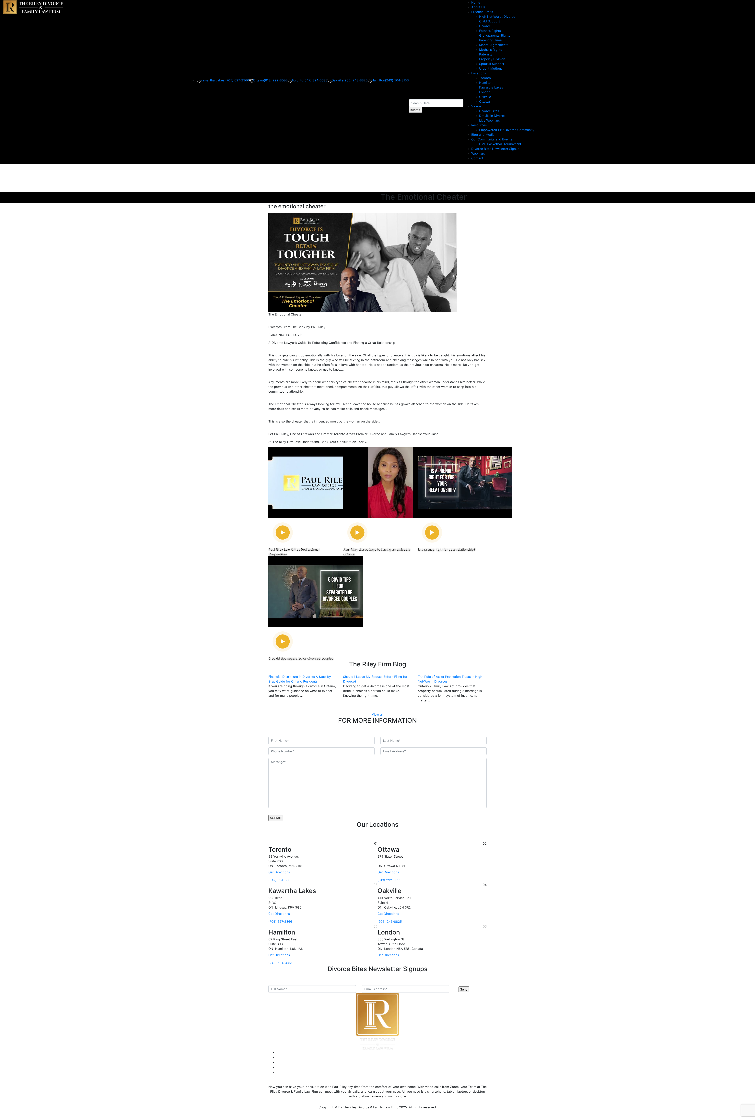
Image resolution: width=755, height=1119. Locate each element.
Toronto (485, 78)
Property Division (492, 59)
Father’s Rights (490, 31)
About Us (478, 7)
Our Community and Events (491, 139)
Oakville (485, 97)
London (484, 92)
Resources (479, 125)
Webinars (478, 153)
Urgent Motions (490, 68)
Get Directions (279, 872)
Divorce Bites (489, 111)
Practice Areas (482, 12)
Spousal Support (491, 64)
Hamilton (486, 83)
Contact (477, 158)
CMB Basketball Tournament (500, 144)
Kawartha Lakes (491, 87)
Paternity (486, 54)
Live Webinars (489, 120)
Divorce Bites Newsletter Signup (495, 149)
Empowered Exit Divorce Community (506, 130)
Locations (478, 73)
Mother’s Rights (490, 50)
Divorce (485, 26)
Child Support (489, 21)
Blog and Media (482, 135)
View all (377, 714)
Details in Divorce (492, 116)
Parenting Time (490, 40)
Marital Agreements (493, 45)
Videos (476, 106)
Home (475, 2)
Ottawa (484, 101)
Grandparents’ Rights (494, 35)
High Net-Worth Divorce (497, 16)
